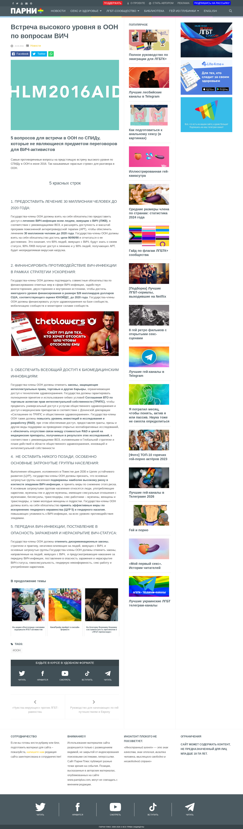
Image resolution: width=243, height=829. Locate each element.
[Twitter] (17, 3)
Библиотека (154, 11)
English (210, 11)
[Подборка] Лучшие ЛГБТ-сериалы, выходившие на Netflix (147, 292)
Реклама (183, 3)
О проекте (138, 3)
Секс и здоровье (84, 11)
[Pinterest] (31, 3)
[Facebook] (13, 3)
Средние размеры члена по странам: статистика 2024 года (149, 213)
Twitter (41, 53)
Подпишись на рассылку (212, 3)
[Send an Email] (26, 3)
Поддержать (112, 3)
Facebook (23, 53)
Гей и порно (138, 530)
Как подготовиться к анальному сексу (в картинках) (145, 134)
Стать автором (163, 3)
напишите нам (35, 752)
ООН (17, 650)
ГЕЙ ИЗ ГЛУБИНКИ (182, 11)
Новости (58, 11)
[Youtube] (22, 3)
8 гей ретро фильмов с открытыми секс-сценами (148, 334)
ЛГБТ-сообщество (121, 11)
